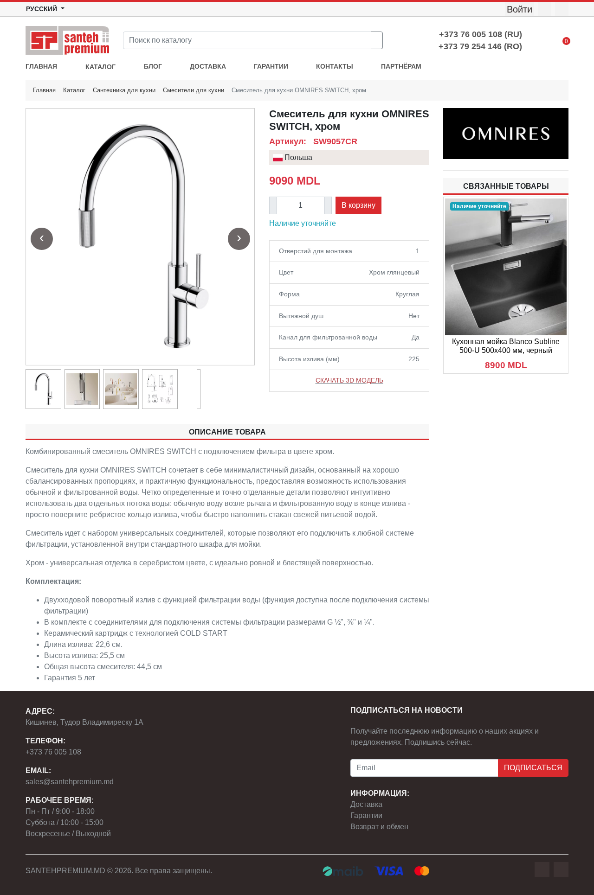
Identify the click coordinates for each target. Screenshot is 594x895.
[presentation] (42, 239)
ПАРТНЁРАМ (401, 66)
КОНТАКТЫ (334, 66)
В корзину (358, 205)
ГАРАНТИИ (271, 66)
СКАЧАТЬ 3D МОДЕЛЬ (349, 380)
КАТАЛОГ (100, 67)
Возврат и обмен (379, 827)
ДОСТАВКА (208, 66)
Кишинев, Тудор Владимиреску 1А (84, 722)
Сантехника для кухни (124, 90)
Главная (44, 90)
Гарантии (366, 815)
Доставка (366, 804)
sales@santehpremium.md (70, 782)
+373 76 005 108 (53, 752)
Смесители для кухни (193, 90)
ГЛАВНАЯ (41, 66)
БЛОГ (153, 66)
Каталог (74, 90)
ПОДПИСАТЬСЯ (533, 768)
